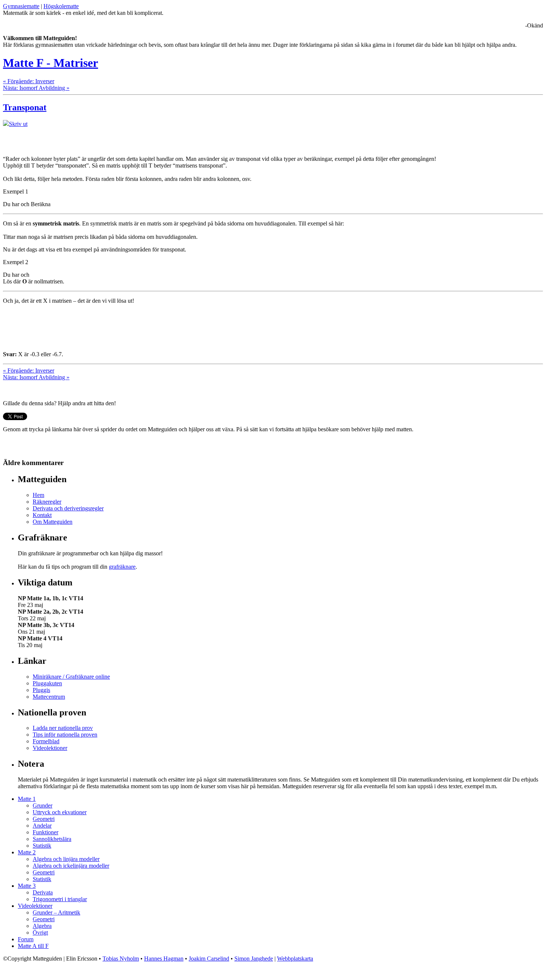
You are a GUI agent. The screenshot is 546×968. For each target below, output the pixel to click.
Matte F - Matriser (50, 62)
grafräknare (122, 566)
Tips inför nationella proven (65, 734)
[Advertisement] (90, 138)
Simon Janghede (253, 958)
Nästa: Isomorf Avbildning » (36, 88)
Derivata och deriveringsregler (68, 508)
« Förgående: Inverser (28, 81)
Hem (38, 495)
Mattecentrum (49, 696)
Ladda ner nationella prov (63, 728)
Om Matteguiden (52, 522)
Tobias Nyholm (121, 958)
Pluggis (41, 690)
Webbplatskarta (295, 958)
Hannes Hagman (163, 958)
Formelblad (46, 741)
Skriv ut (18, 124)
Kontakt (42, 515)
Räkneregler (47, 501)
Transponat (24, 107)
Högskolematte (61, 6)
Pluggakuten (47, 683)
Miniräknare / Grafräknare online (71, 676)
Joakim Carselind (209, 958)
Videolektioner (50, 748)
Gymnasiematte (21, 6)
